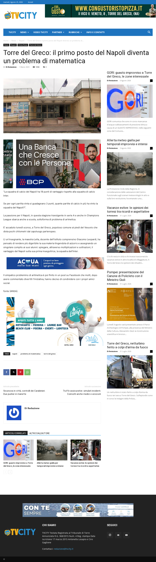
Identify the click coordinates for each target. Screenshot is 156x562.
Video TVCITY (40, 32)
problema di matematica (30, 354)
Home (6, 40)
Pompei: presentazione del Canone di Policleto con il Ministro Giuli (125, 276)
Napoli (22, 40)
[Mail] (118, 535)
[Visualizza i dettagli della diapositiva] (55, 321)
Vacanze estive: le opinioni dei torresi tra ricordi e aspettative (128, 209)
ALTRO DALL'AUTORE (39, 433)
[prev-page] (5, 472)
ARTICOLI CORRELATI (15, 433)
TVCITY (12, 32)
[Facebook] (6, 372)
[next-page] (10, 472)
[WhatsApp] (27, 372)
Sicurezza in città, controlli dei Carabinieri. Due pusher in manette (24, 392)
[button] (149, 32)
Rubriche (74, 32)
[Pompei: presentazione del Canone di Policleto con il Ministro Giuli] (130, 304)
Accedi (30, 2)
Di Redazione (11, 67)
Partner (57, 32)
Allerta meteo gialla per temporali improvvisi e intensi (127, 142)
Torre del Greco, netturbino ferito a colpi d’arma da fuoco (127, 345)
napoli (14, 354)
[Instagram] (110, 535)
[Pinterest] (20, 372)
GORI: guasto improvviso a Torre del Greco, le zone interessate (129, 74)
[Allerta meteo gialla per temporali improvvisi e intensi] (52, 450)
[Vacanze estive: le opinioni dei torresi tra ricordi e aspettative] (86, 450)
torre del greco (50, 354)
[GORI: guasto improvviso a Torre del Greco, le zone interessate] (18, 450)
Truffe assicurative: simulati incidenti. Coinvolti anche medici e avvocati (82, 392)
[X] (13, 372)
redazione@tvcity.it (63, 548)
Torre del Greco (35, 45)
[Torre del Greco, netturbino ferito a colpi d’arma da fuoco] (130, 372)
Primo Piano (22, 45)
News (23, 32)
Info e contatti (95, 32)
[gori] (68, 164)
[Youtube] (126, 535)
